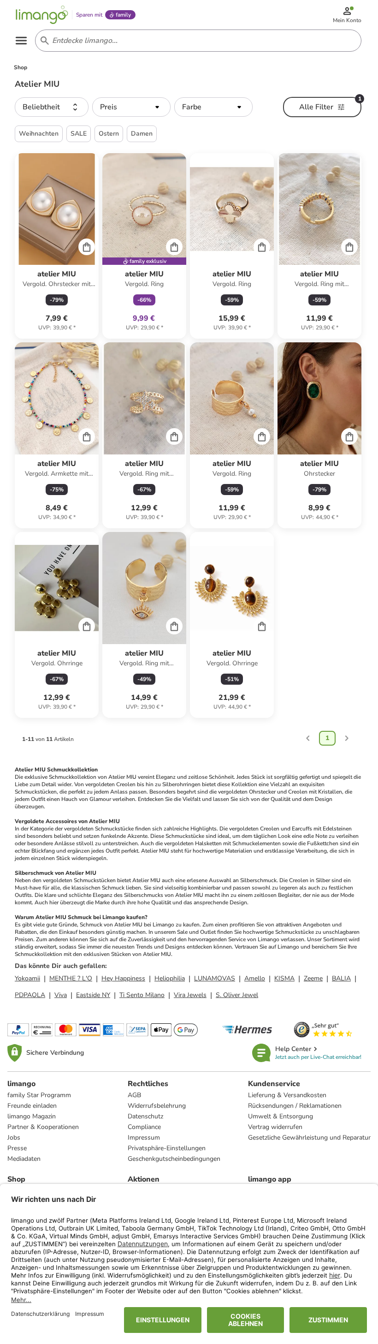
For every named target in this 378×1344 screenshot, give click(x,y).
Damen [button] (142, 133)
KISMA (284, 978)
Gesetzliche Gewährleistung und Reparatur (309, 1137)
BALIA (341, 978)
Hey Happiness (123, 978)
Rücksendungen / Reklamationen (295, 1105)
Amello (254, 978)
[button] (52, 107)
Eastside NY (93, 995)
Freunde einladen (32, 1105)
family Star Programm (39, 1095)
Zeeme (313, 978)
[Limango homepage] (42, 15)
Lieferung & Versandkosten (287, 1095)
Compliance (144, 1127)
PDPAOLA (30, 995)
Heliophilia (169, 978)
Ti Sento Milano (142, 995)
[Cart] (86, 247)
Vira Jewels (190, 995)
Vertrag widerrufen (275, 1127)
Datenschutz (145, 1116)
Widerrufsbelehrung (157, 1105)
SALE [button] (79, 133)
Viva (60, 995)
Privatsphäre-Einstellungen (167, 1148)
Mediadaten (24, 1158)
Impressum (144, 1137)
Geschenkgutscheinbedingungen (174, 1158)
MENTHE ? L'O (70, 978)
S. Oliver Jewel (237, 995)
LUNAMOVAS (214, 978)
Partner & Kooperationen (43, 1127)
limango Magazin (31, 1116)
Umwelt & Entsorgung (280, 1116)
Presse (17, 1148)
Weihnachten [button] (39, 133)
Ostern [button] (109, 133)
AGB (134, 1095)
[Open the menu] (21, 41)
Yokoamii (27, 978)
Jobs (13, 1137)
